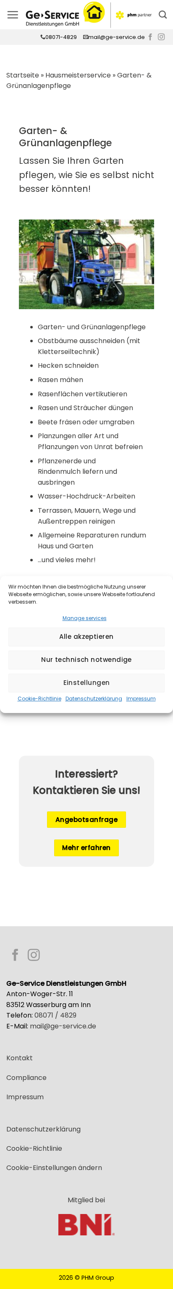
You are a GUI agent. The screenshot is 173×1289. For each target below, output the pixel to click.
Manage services (85, 618)
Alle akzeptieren (86, 636)
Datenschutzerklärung (94, 698)
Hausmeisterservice (78, 75)
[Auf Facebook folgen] (150, 37)
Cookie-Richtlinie (39, 698)
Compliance (26, 1077)
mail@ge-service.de (116, 37)
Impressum (141, 698)
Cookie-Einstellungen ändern (54, 1168)
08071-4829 (61, 37)
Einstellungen (86, 682)
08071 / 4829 (55, 1015)
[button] (12, 14)
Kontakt (19, 1058)
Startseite (22, 75)
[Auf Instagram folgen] (161, 37)
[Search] (163, 14)
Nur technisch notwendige (86, 659)
